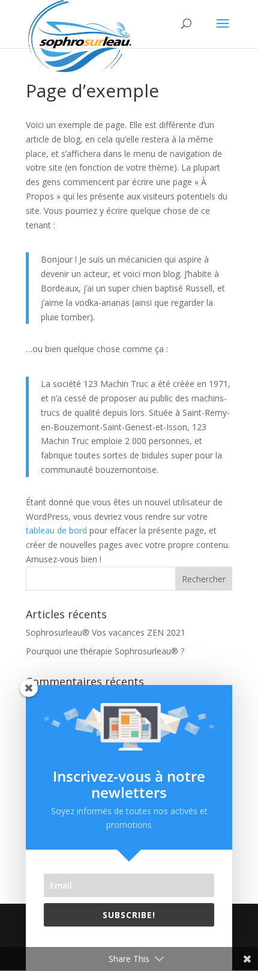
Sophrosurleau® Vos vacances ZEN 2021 (105, 632)
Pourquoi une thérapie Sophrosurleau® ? (105, 651)
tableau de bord (56, 530)
